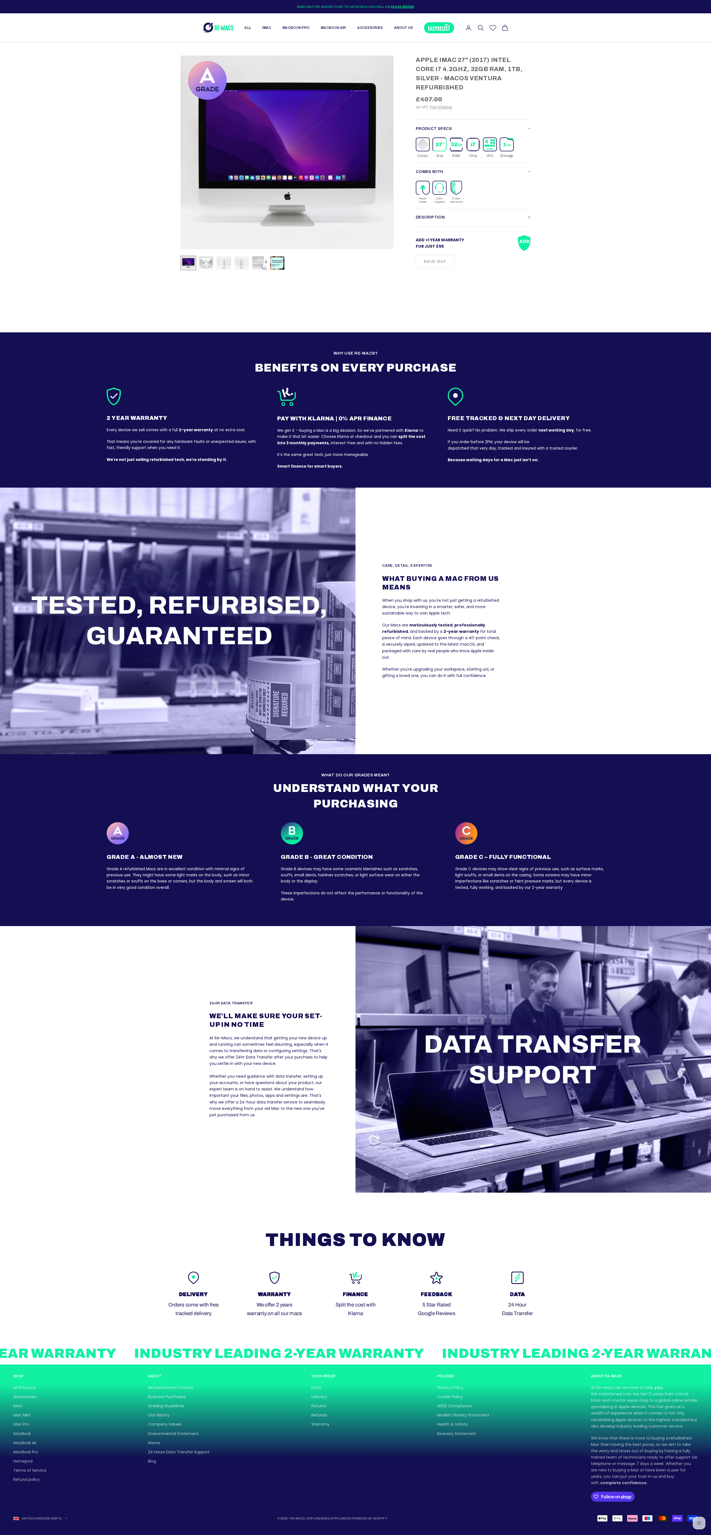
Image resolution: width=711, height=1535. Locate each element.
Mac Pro (21, 1424)
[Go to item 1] (188, 263)
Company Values (164, 1424)
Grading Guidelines (166, 1406)
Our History (158, 1415)
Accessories (370, 28)
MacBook (22, 1433)
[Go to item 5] (259, 263)
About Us (403, 28)
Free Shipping (441, 107)
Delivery (319, 1396)
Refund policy (26, 1479)
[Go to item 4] (241, 263)
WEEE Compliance (454, 1406)
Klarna (154, 1443)
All (247, 28)
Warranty (320, 1424)
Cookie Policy (450, 1396)
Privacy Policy (450, 1387)
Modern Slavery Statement (463, 1415)
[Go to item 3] (224, 263)
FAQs (316, 1387)
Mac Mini (21, 1415)
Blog (152, 1461)
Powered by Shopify (369, 1518)
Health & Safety (452, 1424)
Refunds (319, 1415)
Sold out (435, 261)
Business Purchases (167, 1396)
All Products (24, 1387)
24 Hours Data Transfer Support (178, 1452)
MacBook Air (333, 28)
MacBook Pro (296, 28)
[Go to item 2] (206, 263)
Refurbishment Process (170, 1387)
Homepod (22, 1461)
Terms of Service (29, 1470)
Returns (318, 1406)
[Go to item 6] (277, 263)
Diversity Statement (456, 1433)
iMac (266, 28)
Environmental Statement (173, 1433)
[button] (423, 147)
